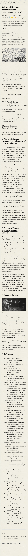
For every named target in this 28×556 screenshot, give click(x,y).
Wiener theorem (21, 38)
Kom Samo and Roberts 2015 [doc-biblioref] (9, 320)
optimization (5, 33)
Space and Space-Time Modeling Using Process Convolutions (15, 402)
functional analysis (7, 31)
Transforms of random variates (18, 42)
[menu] (3, 2)
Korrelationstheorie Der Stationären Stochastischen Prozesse (16, 412)
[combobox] (24, 2)
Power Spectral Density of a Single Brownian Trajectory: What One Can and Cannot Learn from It (16, 426)
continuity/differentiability (9, 223)
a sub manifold (16, 536)
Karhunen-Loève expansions (13, 41)
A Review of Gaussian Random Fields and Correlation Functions (14, 360)
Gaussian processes (11, 180)
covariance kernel (16, 192)
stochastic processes (7, 35)
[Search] (24, 2)
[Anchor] (16, 37)
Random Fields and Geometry (14, 370)
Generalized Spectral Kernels (15, 418)
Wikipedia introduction (14, 147)
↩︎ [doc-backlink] (18, 538)
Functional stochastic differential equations (10, 39)
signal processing (13, 33)
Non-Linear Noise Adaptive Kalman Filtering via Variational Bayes (16, 484)
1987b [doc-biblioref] (8, 239)
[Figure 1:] (14, 55)
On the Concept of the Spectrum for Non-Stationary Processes (15, 434)
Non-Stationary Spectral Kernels (16, 454)
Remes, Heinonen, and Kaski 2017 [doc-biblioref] (16, 318)
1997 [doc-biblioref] (17, 151)
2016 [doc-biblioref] (18, 153)
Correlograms (8, 42)
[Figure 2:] (14, 305)
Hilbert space (16, 31)
